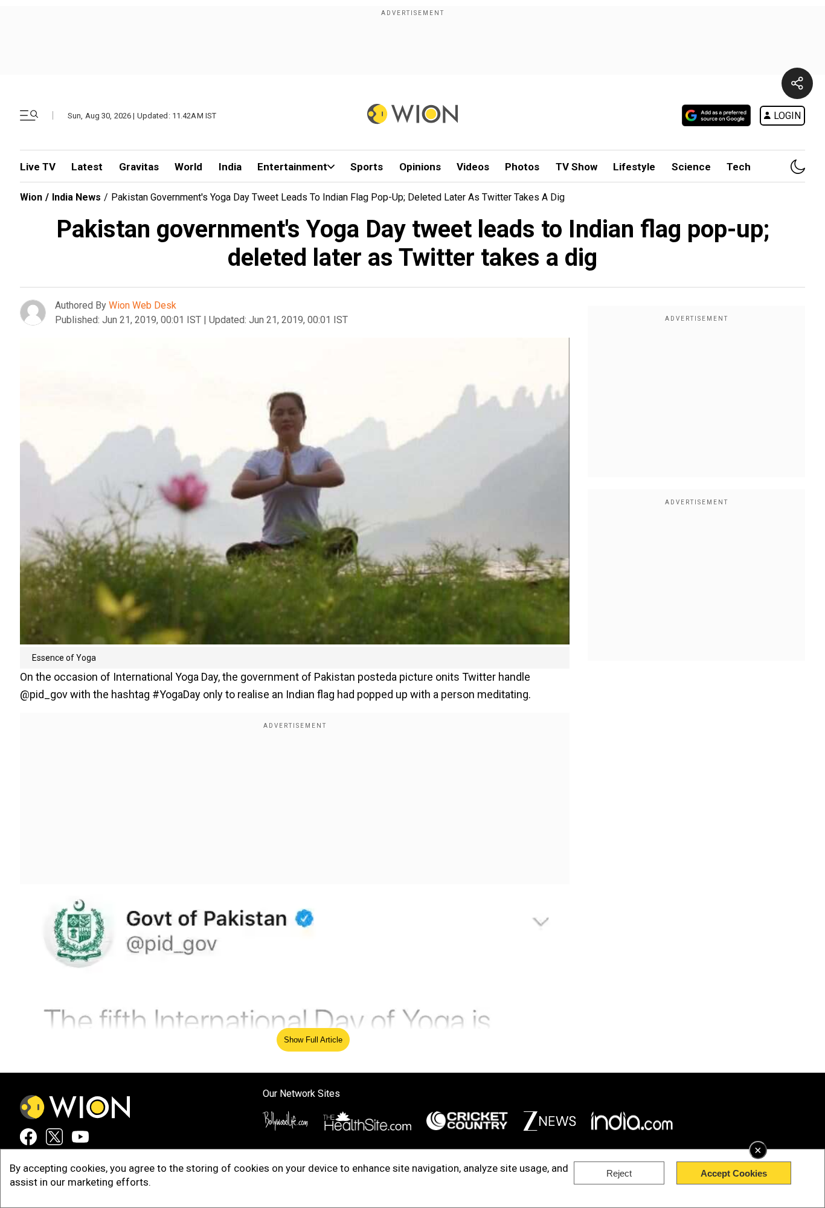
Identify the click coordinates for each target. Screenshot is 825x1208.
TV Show (576, 167)
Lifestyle (634, 167)
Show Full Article (313, 1039)
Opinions (420, 167)
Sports (366, 167)
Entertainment (292, 167)
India (230, 167)
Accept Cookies (734, 1173)
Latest (87, 167)
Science (691, 167)
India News (76, 197)
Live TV (38, 167)
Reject (619, 1173)
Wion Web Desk (142, 305)
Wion (31, 197)
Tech (739, 167)
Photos (522, 167)
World (188, 167)
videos (473, 167)
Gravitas (139, 167)
